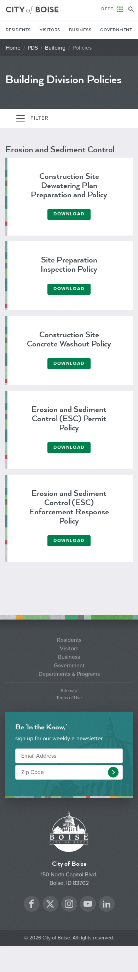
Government (116, 30)
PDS (33, 47)
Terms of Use (69, 698)
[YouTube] (88, 905)
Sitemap (69, 691)
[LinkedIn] (106, 905)
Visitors (50, 30)
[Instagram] (69, 905)
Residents (18, 30)
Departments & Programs (69, 674)
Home (13, 47)
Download (68, 214)
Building (55, 47)
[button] (113, 772)
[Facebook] (31, 905)
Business (80, 30)
